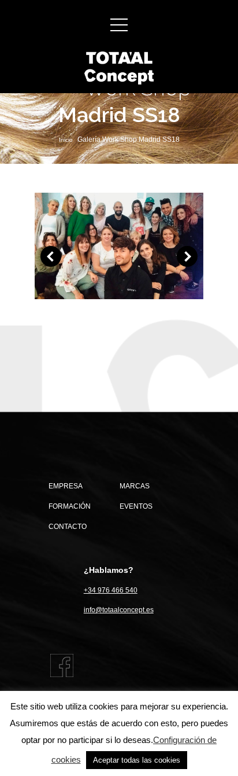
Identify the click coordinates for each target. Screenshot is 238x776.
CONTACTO (68, 527)
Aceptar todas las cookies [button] (136, 760)
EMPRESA (66, 486)
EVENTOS (136, 506)
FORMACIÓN (70, 506)
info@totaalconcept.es (119, 610)
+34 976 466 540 (110, 590)
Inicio (66, 140)
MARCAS (135, 486)
